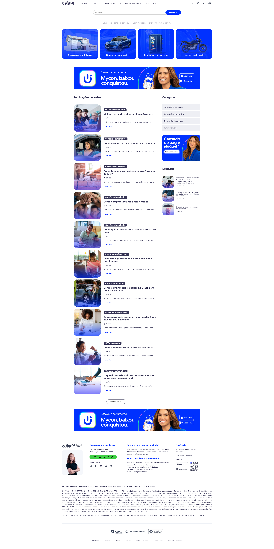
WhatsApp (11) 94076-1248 (103, 457)
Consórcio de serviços (173, 121)
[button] (89, 3)
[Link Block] (193, 3)
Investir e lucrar (170, 128)
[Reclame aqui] (155, 532)
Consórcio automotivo (174, 114)
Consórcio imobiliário (173, 107)
